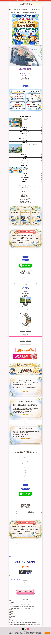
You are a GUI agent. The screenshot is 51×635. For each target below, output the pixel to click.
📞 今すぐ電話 (47, 633)
